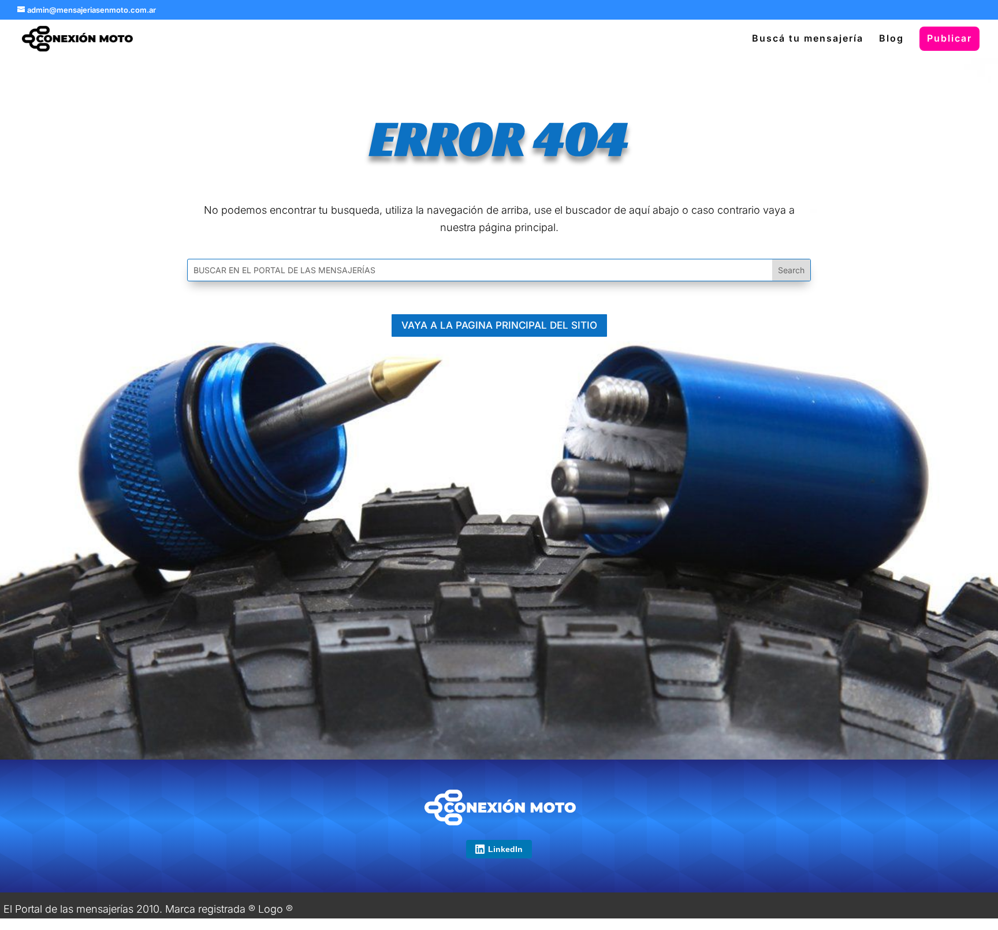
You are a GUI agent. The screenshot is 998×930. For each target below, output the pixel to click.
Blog (891, 39)
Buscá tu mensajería (807, 39)
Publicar (949, 38)
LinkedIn (505, 849)
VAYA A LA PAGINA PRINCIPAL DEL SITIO (499, 325)
